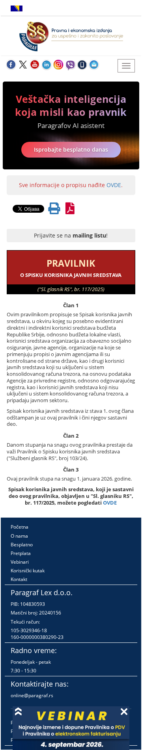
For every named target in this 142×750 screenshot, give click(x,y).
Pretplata (21, 553)
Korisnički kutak (28, 570)
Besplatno (22, 544)
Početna (19, 527)
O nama (19, 536)
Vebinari (20, 562)
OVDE (113, 185)
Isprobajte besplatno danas (71, 149)
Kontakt (19, 579)
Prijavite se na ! (71, 235)
